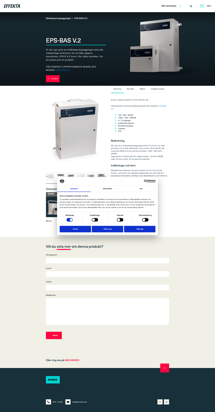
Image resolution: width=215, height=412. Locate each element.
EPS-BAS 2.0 (63, 70)
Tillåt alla (139, 229)
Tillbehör (142, 89)
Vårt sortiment (169, 5)
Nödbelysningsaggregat (58, 18)
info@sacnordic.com (79, 402)
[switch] (95, 220)
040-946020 (72, 360)
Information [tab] (107, 189)
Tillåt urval (107, 229)
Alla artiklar (130, 89)
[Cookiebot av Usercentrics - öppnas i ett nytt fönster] (145, 181)
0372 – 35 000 (57, 402)
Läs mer (54, 78)
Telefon (49, 281)
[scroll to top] (164, 368)
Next (105, 176)
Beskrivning (117, 89)
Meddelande (51, 295)
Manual (48, 221)
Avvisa (75, 229)
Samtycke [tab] (74, 189)
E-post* (49, 268)
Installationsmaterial (157, 89)
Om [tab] (141, 189)
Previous (47, 176)
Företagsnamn (51, 255)
